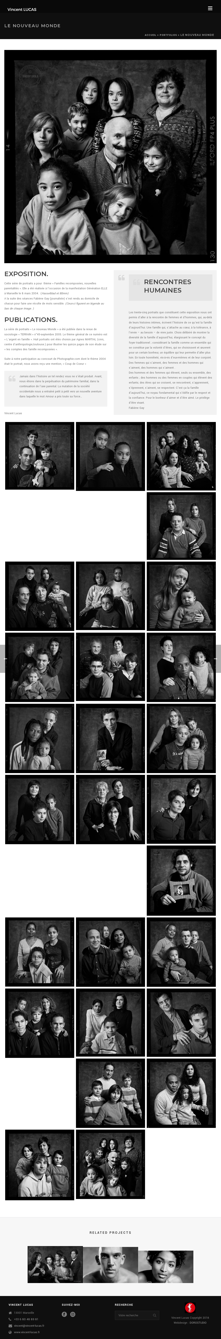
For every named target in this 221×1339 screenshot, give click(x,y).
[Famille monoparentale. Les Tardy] (39, 809)
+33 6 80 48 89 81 (26, 1319)
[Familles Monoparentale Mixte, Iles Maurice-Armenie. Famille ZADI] (39, 952)
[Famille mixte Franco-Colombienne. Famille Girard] (110, 952)
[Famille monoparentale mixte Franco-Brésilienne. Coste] (181, 596)
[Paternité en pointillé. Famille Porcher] (181, 880)
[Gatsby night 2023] (55, 1263)
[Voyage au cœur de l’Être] (110, 1263)
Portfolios (168, 35)
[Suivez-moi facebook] (64, 1315)
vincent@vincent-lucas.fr (29, 1326)
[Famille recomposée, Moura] (181, 456)
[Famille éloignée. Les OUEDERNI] (110, 738)
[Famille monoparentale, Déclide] (181, 526)
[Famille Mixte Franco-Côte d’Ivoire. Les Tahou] (181, 667)
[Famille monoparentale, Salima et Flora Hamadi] (110, 456)
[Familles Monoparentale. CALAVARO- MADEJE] (110, 809)
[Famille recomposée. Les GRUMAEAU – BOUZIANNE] (181, 738)
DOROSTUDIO (198, 1323)
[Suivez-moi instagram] (72, 1315)
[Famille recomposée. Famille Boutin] (39, 596)
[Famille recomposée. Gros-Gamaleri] (110, 667)
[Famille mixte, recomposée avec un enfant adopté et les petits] (110, 1164)
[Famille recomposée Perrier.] (39, 456)
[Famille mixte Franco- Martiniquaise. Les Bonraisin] (181, 952)
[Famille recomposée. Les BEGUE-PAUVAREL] (39, 1023)
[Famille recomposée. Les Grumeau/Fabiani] (39, 667)
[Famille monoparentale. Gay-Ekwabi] (110, 1023)
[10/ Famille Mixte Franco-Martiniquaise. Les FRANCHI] (110, 596)
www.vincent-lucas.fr (27, 1332)
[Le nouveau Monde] (110, 156)
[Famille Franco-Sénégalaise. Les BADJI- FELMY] (39, 738)
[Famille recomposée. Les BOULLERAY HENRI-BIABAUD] (39, 1165)
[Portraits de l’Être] (165, 1267)
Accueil (150, 35)
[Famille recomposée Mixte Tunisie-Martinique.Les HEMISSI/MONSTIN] (181, 1093)
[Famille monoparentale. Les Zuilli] (181, 1023)
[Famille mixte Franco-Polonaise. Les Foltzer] (110, 1093)
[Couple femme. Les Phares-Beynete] (181, 809)
